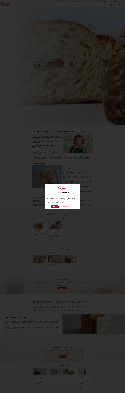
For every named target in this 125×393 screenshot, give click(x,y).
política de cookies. (57, 201)
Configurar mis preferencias (65, 206)
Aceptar (53, 206)
